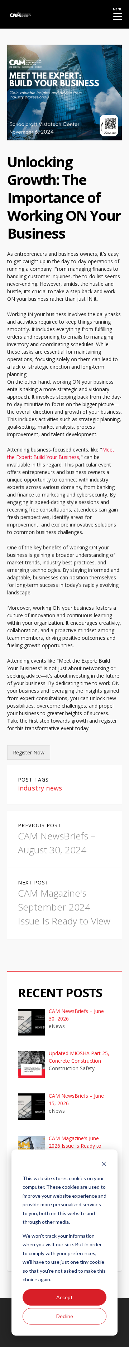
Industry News (40, 788)
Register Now (28, 752)
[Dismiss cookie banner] (103, 1164)
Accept (64, 1297)
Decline (64, 1316)
